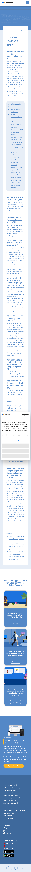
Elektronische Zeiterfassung (11, 788)
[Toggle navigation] (27, 2)
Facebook (9, 828)
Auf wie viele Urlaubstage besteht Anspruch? (16, 124)
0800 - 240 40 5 (9, 848)
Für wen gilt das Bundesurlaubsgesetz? (16, 116)
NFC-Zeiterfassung (9, 818)
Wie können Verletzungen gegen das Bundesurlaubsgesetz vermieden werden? (16, 183)
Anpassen (14, 451)
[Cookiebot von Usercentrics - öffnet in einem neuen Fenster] (22, 414)
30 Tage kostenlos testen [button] (13, 766)
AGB (16, 868)
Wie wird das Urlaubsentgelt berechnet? (15, 162)
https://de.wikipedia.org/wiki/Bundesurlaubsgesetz (16, 546)
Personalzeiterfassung (10, 793)
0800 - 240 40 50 (10, 843)
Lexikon (17, 31)
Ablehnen (15, 456)
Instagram (9, 833)
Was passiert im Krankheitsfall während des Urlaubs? (16, 154)
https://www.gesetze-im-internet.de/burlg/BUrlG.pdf (16, 538)
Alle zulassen (15, 445)
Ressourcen (9, 31)
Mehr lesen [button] (15, 623)
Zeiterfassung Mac (8, 813)
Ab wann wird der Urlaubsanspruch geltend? (17, 132)
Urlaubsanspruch (16, 250)
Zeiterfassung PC (8, 816)
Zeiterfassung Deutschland (11, 798)
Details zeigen (22, 440)
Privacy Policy (10, 868)
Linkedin (8, 831)
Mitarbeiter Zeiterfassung (11, 790)
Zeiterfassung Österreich (10, 803)
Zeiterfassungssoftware (10, 795)
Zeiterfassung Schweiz (10, 800)
